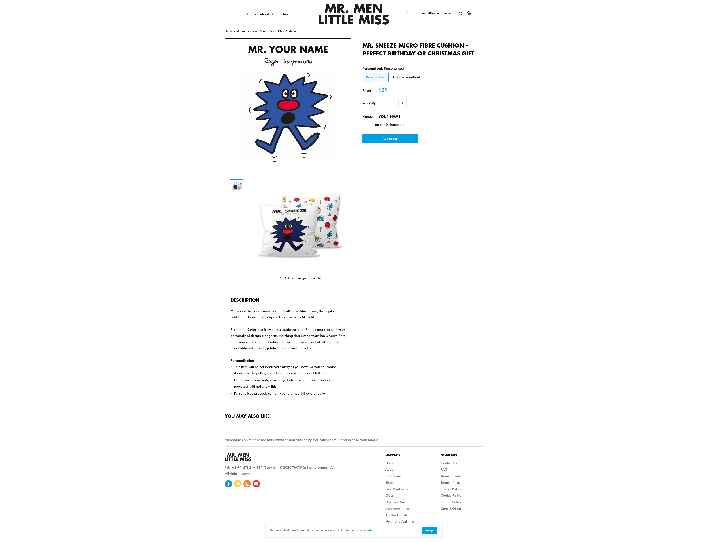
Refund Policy (451, 502)
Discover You (395, 502)
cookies (369, 530)
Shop (410, 13)
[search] (461, 13)
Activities (428, 13)
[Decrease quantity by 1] (383, 103)
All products (243, 31)
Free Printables (396, 489)
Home (251, 14)
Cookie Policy (451, 495)
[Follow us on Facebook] (228, 483)
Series (447, 13)
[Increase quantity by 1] (402, 103)
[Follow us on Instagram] (247, 483)
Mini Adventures (397, 508)
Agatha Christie (397, 515)
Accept (429, 530)
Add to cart (390, 138)
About (264, 14)
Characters (280, 14)
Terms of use (450, 482)
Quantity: (369, 103)
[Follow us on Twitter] (238, 483)
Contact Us (449, 463)
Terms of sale (451, 476)
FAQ (444, 469)
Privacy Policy (451, 489)
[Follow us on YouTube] (256, 483)
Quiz (389, 495)
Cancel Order (451, 508)
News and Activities (400, 521)
